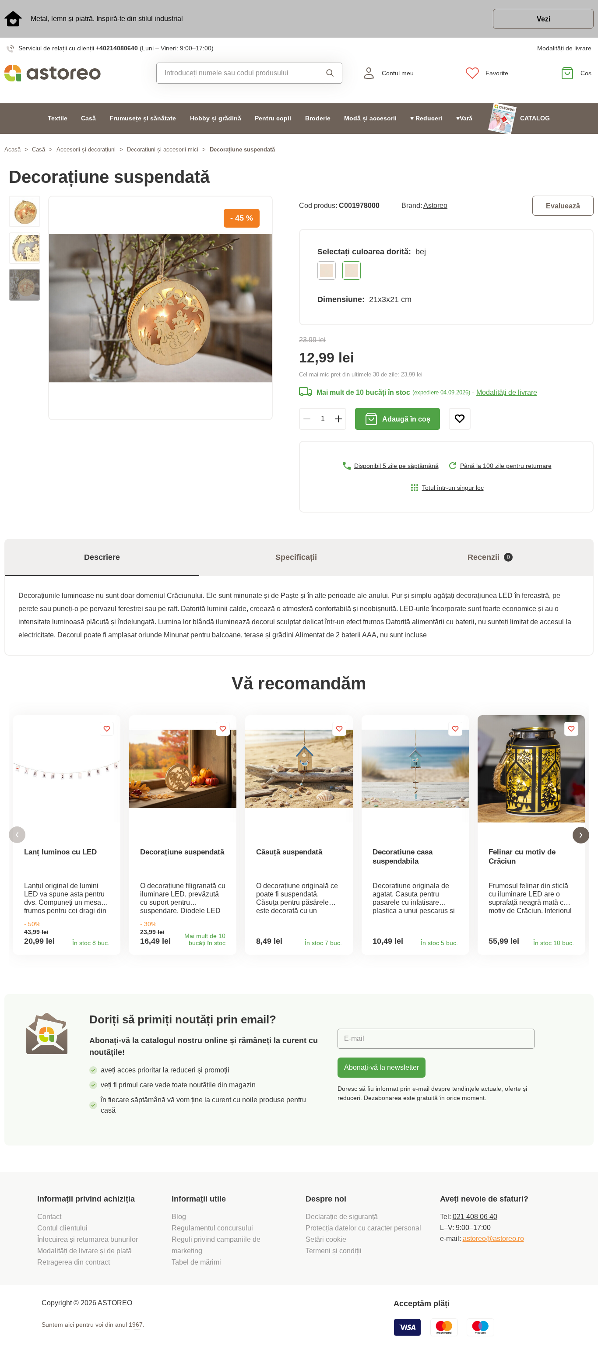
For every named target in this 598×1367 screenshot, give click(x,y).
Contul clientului (62, 1228)
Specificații (296, 557)
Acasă (12, 149)
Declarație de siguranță (342, 1216)
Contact (49, 1216)
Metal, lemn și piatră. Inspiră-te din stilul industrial (107, 18)
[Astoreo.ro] (74, 73)
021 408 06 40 (475, 1216)
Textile (57, 118)
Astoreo (435, 205)
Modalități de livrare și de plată (84, 1251)
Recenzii (489, 557)
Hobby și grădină (215, 118)
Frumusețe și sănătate (142, 118)
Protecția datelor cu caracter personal (363, 1228)
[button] (17, 835)
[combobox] (235, 73)
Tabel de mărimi (196, 1262)
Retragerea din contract (73, 1262)
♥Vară (464, 118)
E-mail (354, 1038)
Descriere (102, 557)
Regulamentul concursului (212, 1228)
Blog (179, 1216)
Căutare (327, 73)
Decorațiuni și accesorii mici (162, 149)
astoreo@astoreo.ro (493, 1238)
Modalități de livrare (564, 48)
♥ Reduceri (426, 118)
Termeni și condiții (334, 1251)
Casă (88, 118)
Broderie (318, 118)
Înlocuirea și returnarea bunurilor (87, 1239)
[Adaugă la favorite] (460, 419)
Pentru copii (273, 118)
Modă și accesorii (370, 118)
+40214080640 (117, 48)
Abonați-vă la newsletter (381, 1067)
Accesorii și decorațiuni (86, 149)
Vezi (543, 19)
